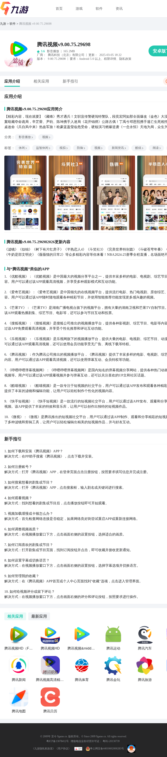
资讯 (119, 8)
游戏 (79, 8)
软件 (99, 8)
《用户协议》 (63, 748)
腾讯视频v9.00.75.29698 (63, 44)
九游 (3, 23)
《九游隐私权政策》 (43, 748)
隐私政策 (125, 58)
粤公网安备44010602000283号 (107, 748)
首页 (59, 8)
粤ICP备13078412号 (57, 741)
